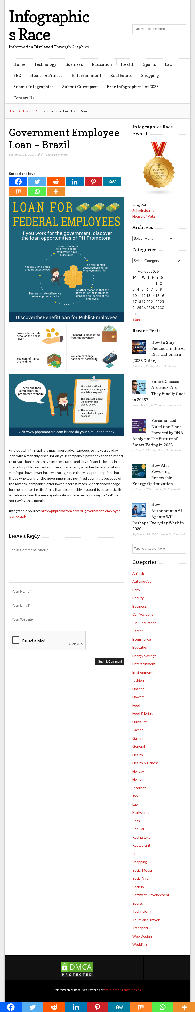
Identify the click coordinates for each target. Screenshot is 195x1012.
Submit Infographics (33, 86)
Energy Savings (144, 656)
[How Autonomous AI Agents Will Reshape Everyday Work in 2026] (139, 509)
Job (135, 796)
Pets (136, 821)
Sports (149, 64)
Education (102, 64)
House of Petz (143, 216)
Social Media (142, 870)
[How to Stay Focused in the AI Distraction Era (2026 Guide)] (139, 347)
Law (169, 64)
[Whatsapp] (37, 191)
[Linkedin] (75, 181)
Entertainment (86, 75)
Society (138, 887)
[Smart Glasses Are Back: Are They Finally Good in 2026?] (139, 386)
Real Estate (121, 75)
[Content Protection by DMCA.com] (76, 976)
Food (136, 705)
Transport (140, 928)
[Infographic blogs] (159, 194)
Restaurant (141, 845)
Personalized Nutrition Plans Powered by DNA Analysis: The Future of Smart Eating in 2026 (157, 432)
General (138, 746)
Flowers (138, 697)
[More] (56, 191)
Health (127, 64)
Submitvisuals (143, 210)
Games (137, 730)
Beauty (138, 598)
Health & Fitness (46, 75)
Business (74, 64)
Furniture (139, 722)
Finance (28, 111)
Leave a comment (57, 154)
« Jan (136, 319)
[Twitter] (37, 181)
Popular (138, 829)
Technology (45, 64)
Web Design (142, 936)
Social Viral (140, 878)
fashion (138, 680)
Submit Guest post (80, 86)
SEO (17, 75)
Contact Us (24, 97)
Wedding (139, 944)
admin (40, 154)
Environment (142, 672)
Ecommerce (141, 639)
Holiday (138, 771)
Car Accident (142, 614)
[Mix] (18, 191)
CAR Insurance (144, 623)
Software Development (150, 895)
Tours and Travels (146, 920)
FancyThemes (131, 989)
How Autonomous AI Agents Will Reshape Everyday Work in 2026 (158, 516)
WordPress (111, 989)
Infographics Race (49, 25)
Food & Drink (142, 713)
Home (19, 64)
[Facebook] (18, 181)
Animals (138, 573)
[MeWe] (112, 181)
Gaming (138, 738)
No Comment (172, 366)
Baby (136, 589)
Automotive (141, 581)
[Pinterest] (93, 181)
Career (137, 631)
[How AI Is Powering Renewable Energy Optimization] (139, 470)
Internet (139, 788)
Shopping (150, 75)
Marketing (140, 812)
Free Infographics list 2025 (133, 86)
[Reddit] (56, 181)
